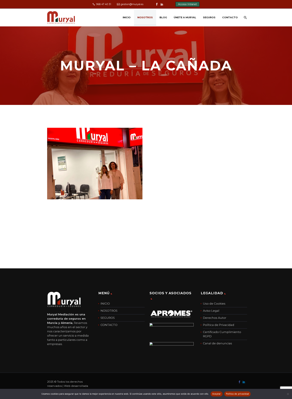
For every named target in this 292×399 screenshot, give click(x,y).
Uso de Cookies (214, 303)
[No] (287, 394)
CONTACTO (109, 325)
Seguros (209, 17)
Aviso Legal (211, 310)
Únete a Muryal (185, 17)
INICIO (105, 303)
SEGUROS (108, 317)
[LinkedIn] (161, 4)
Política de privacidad (237, 393)
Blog (163, 17)
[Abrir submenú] (244, 17)
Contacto (230, 17)
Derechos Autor (214, 317)
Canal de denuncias (217, 343)
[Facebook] (156, 4)
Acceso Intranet (187, 4)
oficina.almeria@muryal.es (178, 186)
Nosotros (145, 17)
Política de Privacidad (218, 325)
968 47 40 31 (103, 4)
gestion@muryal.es (131, 4)
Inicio (127, 17)
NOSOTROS (109, 310)
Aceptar (216, 393)
